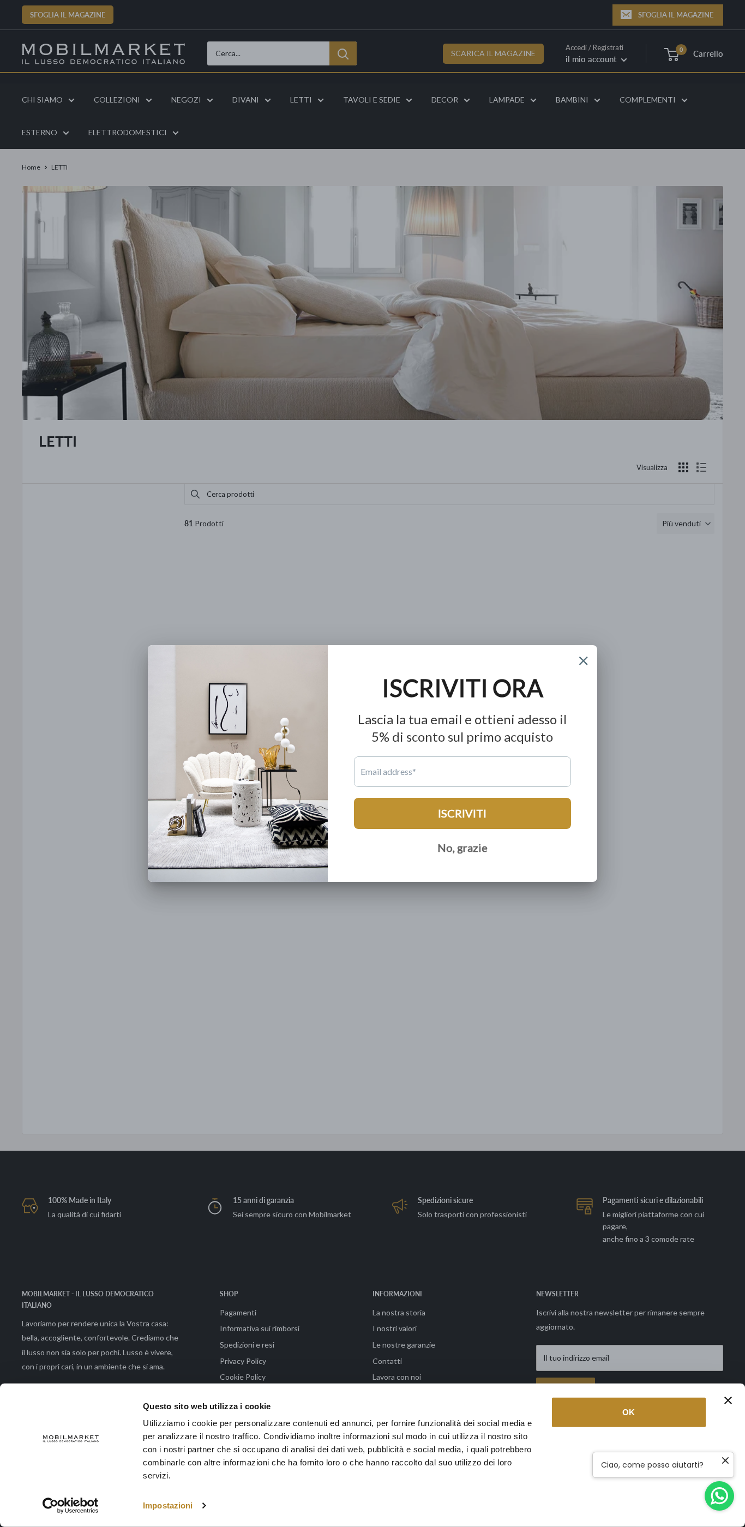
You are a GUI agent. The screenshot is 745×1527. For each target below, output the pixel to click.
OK (628, 1412)
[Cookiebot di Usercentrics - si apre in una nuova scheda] (70, 1506)
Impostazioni (168, 1505)
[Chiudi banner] (728, 1400)
